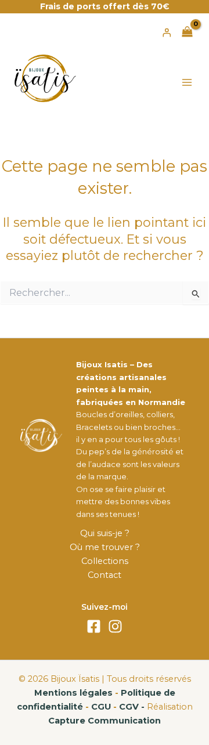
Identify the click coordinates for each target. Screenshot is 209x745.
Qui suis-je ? (104, 533)
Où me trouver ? (105, 547)
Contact (104, 575)
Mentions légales (73, 693)
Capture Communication (104, 720)
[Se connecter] (166, 32)
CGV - (132, 706)
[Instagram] (115, 626)
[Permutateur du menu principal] (187, 82)
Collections (104, 561)
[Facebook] (94, 626)
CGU (101, 706)
